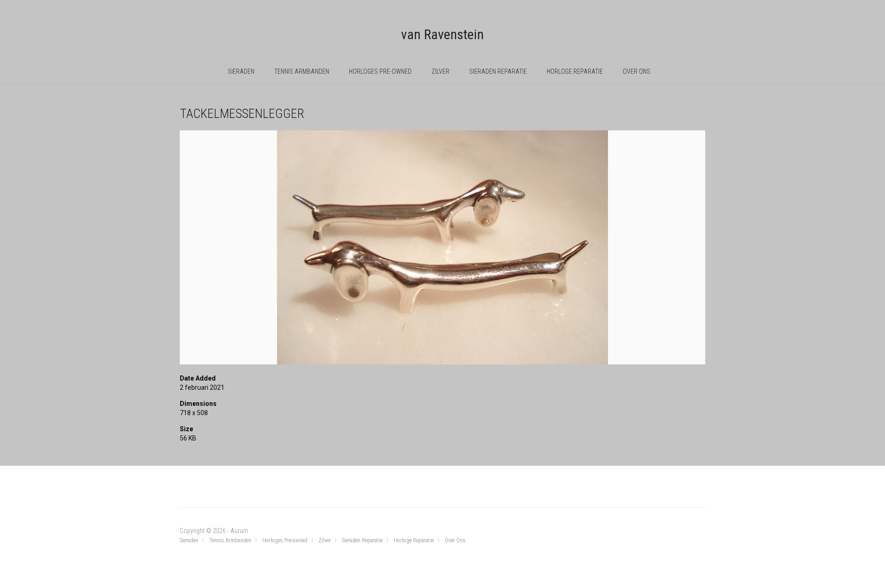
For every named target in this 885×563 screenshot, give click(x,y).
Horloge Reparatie (575, 71)
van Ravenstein (442, 34)
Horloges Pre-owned (380, 71)
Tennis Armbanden (301, 71)
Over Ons (636, 71)
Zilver (440, 71)
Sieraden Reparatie (498, 71)
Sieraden (241, 71)
